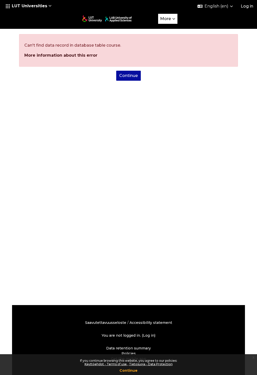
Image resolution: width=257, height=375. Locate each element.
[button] (29, 6)
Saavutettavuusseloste (105, 322)
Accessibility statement (151, 322)
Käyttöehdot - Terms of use (106, 364)
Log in (247, 6)
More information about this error (60, 55)
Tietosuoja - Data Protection (151, 364)
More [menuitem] (165, 18)
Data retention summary (128, 348)
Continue (128, 370)
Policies (128, 353)
